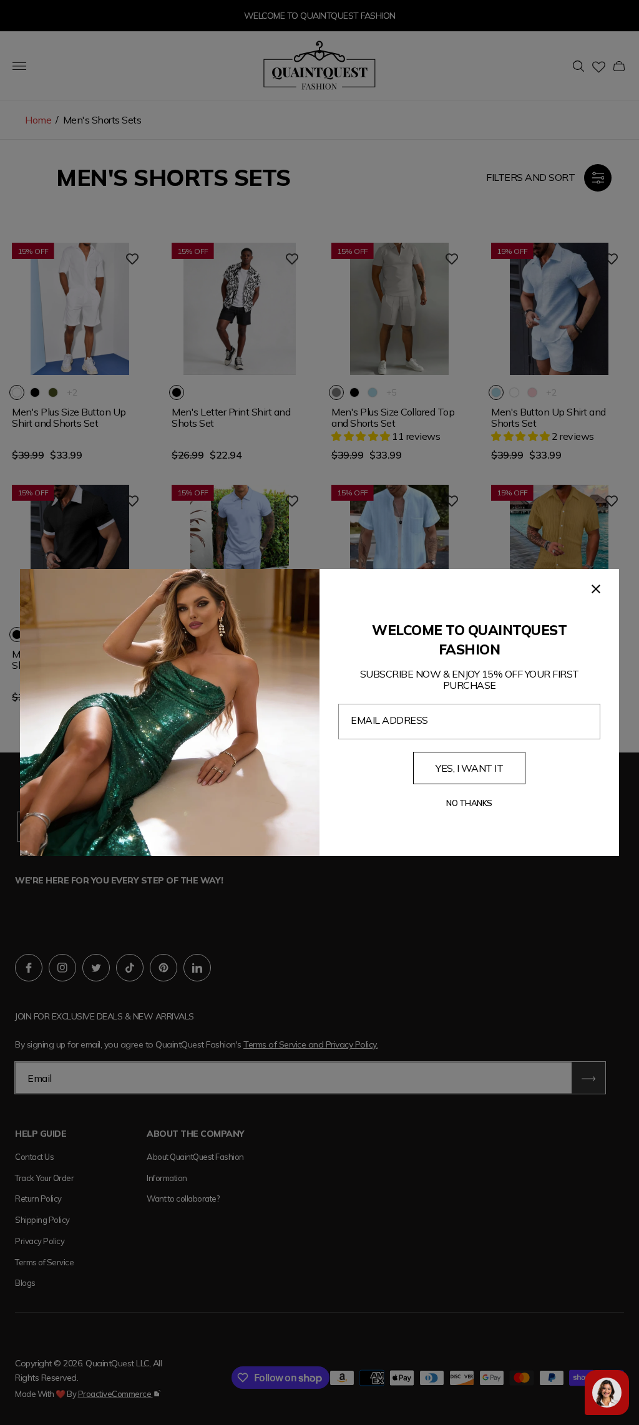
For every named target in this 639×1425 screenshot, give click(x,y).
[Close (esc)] (596, 589)
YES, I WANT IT (469, 768)
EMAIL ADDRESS (389, 720)
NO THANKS (469, 803)
